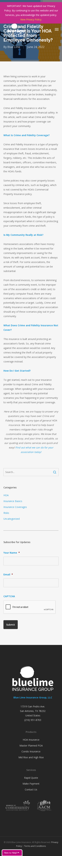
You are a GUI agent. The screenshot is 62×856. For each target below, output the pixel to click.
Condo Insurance (31, 751)
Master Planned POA (31, 745)
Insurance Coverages (15, 507)
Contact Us (31, 789)
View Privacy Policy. (31, 19)
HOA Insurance (31, 739)
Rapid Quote (31, 777)
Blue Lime (13, 47)
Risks (6, 512)
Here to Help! (10, 853)
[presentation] (29, 607)
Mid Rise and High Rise (31, 757)
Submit (10, 624)
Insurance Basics (12, 501)
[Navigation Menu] (57, 29)
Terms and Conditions (35, 846)
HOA (6, 495)
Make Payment (31, 783)
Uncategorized (11, 518)
